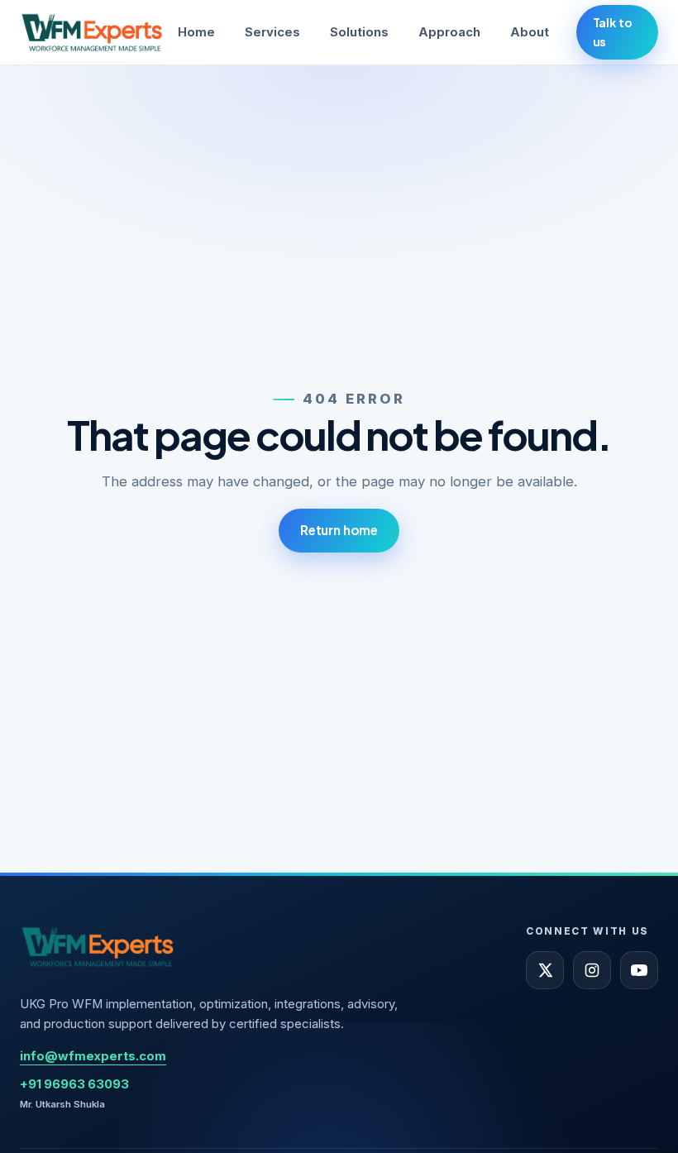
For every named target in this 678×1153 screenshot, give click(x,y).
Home (196, 32)
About (529, 32)
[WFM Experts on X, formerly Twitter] (545, 970)
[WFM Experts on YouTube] (639, 970)
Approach (449, 32)
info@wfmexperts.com (93, 1056)
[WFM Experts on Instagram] (592, 970)
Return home (339, 530)
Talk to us (613, 32)
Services (272, 32)
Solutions (359, 32)
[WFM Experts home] (92, 32)
